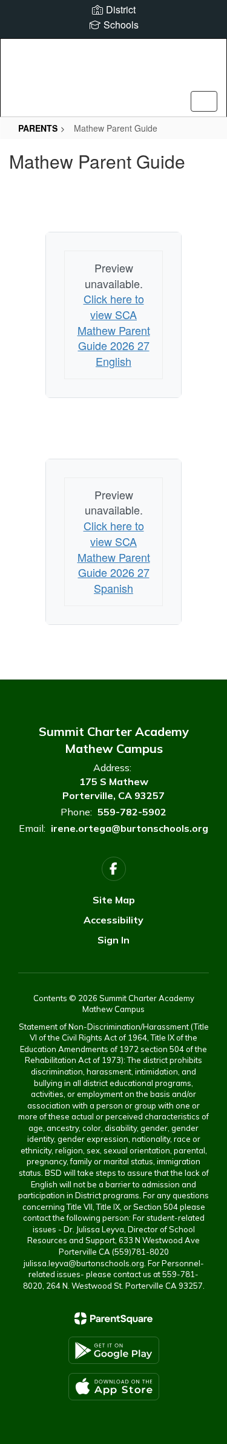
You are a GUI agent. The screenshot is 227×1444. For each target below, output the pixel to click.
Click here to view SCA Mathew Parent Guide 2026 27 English (113, 330)
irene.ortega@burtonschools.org (129, 828)
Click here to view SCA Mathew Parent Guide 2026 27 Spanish (113, 557)
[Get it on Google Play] (113, 1350)
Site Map (114, 900)
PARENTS (38, 128)
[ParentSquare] (113, 1318)
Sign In (113, 940)
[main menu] (204, 101)
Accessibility (113, 920)
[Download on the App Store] (113, 1386)
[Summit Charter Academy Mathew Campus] (113, 68)
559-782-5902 (131, 812)
